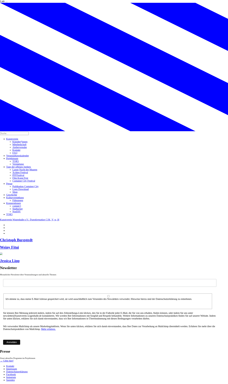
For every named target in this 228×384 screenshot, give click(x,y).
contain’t (16, 206)
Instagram (11, 377)
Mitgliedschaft (19, 144)
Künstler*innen (19, 141)
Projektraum (12, 158)
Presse (9, 183)
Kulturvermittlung (15, 197)
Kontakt (16, 150)
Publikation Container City (25, 186)
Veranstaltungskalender (17, 155)
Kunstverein (12, 139)
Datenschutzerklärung (17, 371)
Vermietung (18, 164)
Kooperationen (13, 203)
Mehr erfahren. (48, 329)
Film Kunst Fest (20, 178)
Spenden (10, 380)
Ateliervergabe (19, 147)
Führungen (17, 200)
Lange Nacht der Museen (24, 169)
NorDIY (16, 211)
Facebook (11, 374)
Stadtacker (17, 208)
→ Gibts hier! (6, 360)
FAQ (14, 153)
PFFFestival (18, 175)
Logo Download (20, 189)
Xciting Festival (20, 172)
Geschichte (11, 194)
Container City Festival (23, 181)
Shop (15, 192)
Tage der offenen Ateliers (18, 167)
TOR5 (15, 161)
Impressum (11, 369)
